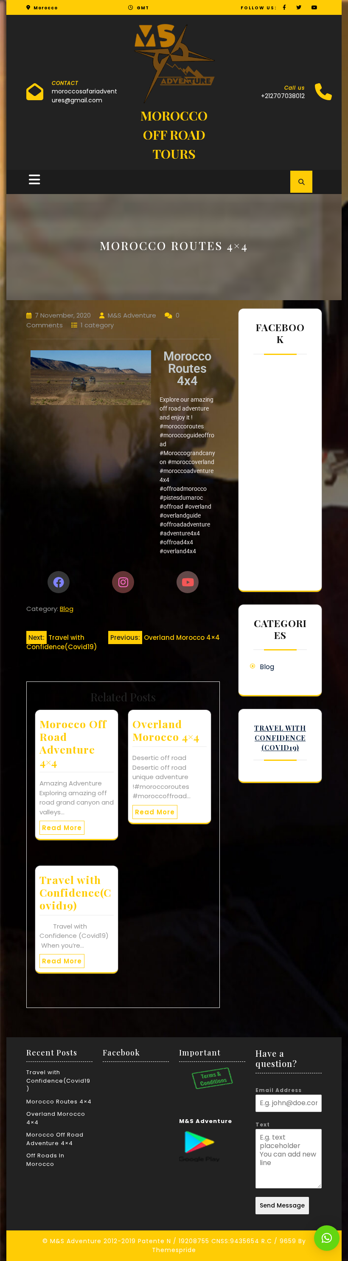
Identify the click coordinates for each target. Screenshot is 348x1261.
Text (262, 1124)
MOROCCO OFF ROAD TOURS (174, 134)
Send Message (282, 1205)
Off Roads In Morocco (45, 1159)
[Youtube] (188, 582)
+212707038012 (283, 96)
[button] (327, 1238)
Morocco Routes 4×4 (59, 1102)
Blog (66, 608)
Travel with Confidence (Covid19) (280, 737)
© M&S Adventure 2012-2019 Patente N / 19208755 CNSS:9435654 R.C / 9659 (169, 1241)
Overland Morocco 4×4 (165, 730)
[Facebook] (59, 582)
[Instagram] (123, 582)
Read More (62, 827)
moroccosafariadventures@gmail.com (84, 95)
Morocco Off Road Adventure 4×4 (73, 743)
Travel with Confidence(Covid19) (75, 892)
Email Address (278, 1090)
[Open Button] (34, 180)
